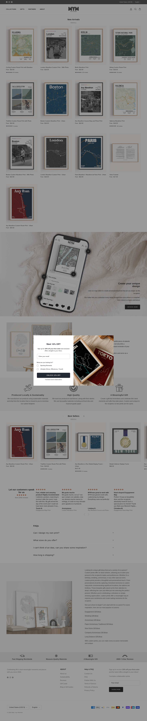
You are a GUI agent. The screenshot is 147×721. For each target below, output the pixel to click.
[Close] (111, 337)
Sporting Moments (46, 365)
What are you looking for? (45, 362)
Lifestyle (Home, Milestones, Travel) (51, 369)
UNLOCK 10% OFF (53, 375)
